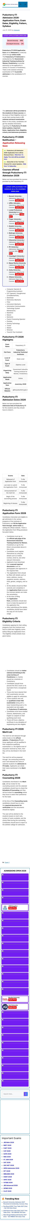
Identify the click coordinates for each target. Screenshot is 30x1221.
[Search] (26, 1094)
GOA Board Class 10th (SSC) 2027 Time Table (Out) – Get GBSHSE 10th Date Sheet (15, 1211)
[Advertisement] (15, 94)
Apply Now (19, 200)
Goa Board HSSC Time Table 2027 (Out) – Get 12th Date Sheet (15, 1207)
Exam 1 (7, 862)
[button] (20, 4)
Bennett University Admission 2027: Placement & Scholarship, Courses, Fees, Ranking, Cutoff (15, 1203)
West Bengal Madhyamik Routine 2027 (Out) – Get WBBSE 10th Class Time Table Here (15, 1215)
